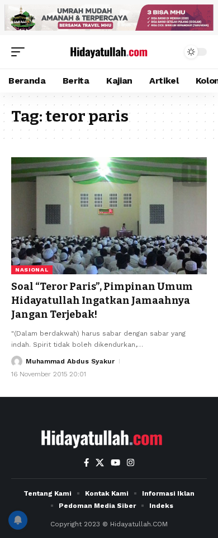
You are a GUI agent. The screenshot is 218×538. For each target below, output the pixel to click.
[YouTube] (115, 462)
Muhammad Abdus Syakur (70, 361)
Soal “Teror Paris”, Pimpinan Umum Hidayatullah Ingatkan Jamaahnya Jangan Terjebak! (102, 300)
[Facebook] (86, 462)
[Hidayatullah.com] (109, 51)
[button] (20, 51)
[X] (100, 462)
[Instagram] (130, 462)
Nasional (32, 269)
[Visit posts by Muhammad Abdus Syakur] (16, 361)
